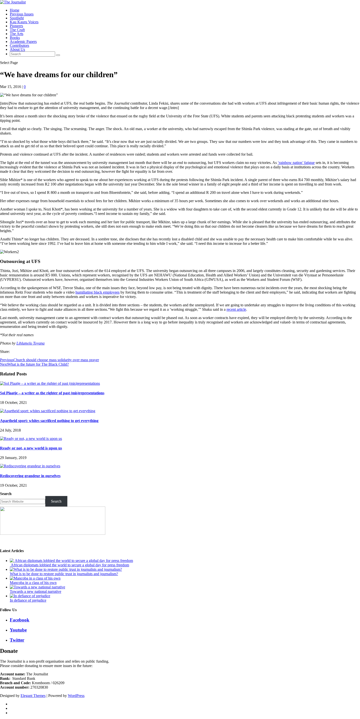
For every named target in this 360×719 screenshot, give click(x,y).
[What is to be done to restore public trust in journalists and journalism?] (66, 569)
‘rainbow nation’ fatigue (296, 163)
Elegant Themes (33, 696)
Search (6, 494)
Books (15, 38)
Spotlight (17, 18)
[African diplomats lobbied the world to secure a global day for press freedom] (71, 560)
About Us (17, 49)
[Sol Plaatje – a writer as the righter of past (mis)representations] (50, 383)
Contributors (19, 45)
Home (14, 10)
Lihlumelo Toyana (30, 343)
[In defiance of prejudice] (30, 596)
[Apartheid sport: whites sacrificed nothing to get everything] (47, 411)
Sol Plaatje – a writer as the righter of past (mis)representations (52, 393)
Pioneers (16, 26)
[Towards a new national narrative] (37, 587)
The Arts (16, 34)
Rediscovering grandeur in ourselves (30, 476)
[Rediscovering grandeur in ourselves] (30, 466)
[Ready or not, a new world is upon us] (31, 438)
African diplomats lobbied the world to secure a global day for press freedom (69, 565)
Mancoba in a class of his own (33, 583)
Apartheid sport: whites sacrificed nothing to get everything (49, 421)
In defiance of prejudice (28, 600)
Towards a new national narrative (35, 591)
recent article (236, 309)
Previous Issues (22, 14)
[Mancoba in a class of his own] (35, 578)
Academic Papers (23, 41)
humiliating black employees (97, 292)
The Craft (17, 30)
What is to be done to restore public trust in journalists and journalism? (64, 574)
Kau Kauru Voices (24, 22)
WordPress (76, 696)
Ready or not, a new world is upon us (31, 448)
